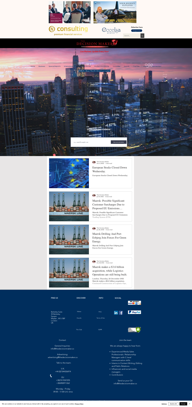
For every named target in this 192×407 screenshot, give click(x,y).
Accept (183, 404)
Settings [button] (164, 404)
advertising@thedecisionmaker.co (63, 357)
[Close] (189, 403)
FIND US (54, 298)
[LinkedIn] (116, 313)
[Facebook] (121, 313)
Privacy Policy (79, 404)
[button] (156, 65)
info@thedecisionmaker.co (62, 348)
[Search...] (142, 35)
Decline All (173, 404)
